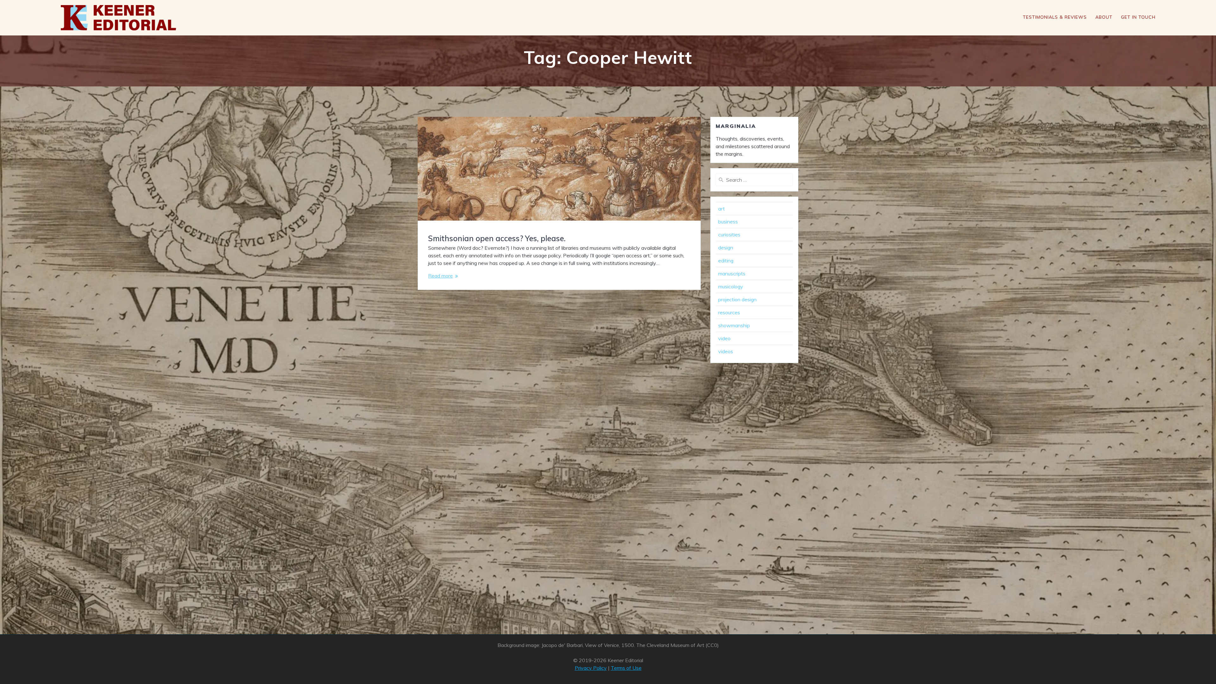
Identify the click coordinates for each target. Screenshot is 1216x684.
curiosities (729, 234)
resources (729, 312)
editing (725, 260)
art (721, 208)
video (724, 338)
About (1103, 17)
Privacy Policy (591, 668)
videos (725, 351)
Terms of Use (626, 668)
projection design (737, 299)
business (728, 221)
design (725, 247)
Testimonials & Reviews (1055, 17)
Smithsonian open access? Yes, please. (497, 238)
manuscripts (731, 273)
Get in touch (1138, 17)
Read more (440, 276)
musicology (730, 286)
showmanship (734, 325)
